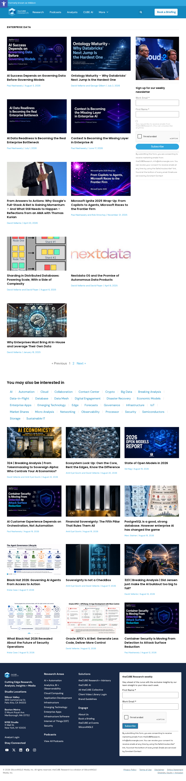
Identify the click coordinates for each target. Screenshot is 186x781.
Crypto (110, 392)
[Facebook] (28, 750)
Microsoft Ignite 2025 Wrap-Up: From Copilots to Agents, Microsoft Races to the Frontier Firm (99, 205)
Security (130, 412)
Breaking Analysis (149, 392)
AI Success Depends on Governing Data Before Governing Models (36, 78)
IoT (152, 405)
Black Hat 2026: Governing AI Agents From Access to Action (34, 582)
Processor (112, 412)
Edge (75, 405)
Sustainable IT (35, 418)
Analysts (72, 12)
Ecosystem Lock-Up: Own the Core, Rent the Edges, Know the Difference (93, 465)
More (102, 12)
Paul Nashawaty (15, 85)
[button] (4, 4)
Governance (112, 405)
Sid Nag (128, 469)
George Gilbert (97, 85)
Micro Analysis (44, 412)
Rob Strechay (99, 214)
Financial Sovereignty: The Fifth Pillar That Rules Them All (93, 524)
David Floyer (32, 289)
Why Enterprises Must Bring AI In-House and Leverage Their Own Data (36, 344)
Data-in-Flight (19, 398)
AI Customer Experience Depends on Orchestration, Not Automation (34, 524)
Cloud (44, 392)
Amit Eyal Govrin (33, 477)
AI (11, 392)
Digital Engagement (88, 398)
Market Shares (19, 412)
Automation (26, 392)
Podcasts (55, 12)
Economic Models (149, 398)
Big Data (126, 392)
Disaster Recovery (119, 398)
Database (41, 398)
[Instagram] (34, 750)
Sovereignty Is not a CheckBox (88, 580)
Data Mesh (61, 398)
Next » (81, 363)
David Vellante (78, 85)
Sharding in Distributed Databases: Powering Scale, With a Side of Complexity (33, 280)
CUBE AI (88, 12)
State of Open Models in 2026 (146, 463)
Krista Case (12, 590)
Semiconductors (153, 412)
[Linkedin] (21, 750)
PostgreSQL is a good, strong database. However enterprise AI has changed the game (149, 526)
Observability (90, 412)
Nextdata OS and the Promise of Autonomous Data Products (95, 278)
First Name (142, 109)
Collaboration (63, 392)
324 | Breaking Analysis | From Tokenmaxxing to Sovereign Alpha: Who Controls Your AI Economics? (33, 467)
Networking (67, 412)
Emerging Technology (51, 405)
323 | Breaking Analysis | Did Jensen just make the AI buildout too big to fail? (151, 584)
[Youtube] (7, 750)
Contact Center (89, 392)
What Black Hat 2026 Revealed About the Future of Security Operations (29, 643)
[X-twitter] (14, 750)
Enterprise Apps (20, 405)
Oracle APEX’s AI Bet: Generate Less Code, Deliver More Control (92, 641)
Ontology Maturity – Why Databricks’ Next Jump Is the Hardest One (98, 78)
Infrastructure (135, 405)
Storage (15, 418)
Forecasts (91, 405)
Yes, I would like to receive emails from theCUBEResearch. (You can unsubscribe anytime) (154, 126)
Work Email (143, 98)
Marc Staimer (131, 535)
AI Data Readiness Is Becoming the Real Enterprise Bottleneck (36, 140)
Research (38, 12)
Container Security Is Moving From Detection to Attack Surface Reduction (150, 643)
